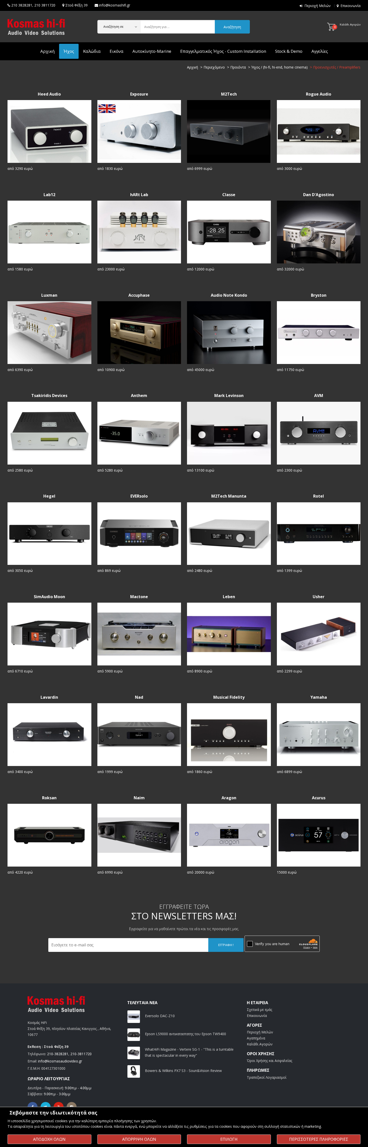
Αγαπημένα (256, 1038)
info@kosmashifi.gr (114, 5)
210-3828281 (57, 1053)
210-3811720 (81, 1053)
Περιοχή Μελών (317, 5)
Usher (318, 596)
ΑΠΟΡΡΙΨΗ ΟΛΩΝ (139, 1139)
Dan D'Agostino (318, 194)
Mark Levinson (229, 395)
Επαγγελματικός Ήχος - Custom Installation (223, 51)
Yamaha (318, 697)
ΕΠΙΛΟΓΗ (229, 1139)
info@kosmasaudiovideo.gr (60, 1061)
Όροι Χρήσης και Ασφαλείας (269, 1060)
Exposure (139, 94)
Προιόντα (238, 67)
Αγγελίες (319, 51)
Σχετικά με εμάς (259, 1009)
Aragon (229, 798)
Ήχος (69, 51)
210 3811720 (44, 5)
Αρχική (47, 51)
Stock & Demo (288, 51)
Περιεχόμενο (214, 67)
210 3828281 (21, 5)
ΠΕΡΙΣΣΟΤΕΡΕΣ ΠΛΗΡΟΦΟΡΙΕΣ (318, 1139)
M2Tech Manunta (228, 496)
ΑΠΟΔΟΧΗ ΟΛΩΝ (49, 1139)
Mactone (139, 596)
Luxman (49, 295)
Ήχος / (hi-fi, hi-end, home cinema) (279, 67)
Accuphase (139, 295)
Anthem (139, 395)
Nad (139, 697)
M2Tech (229, 94)
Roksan (49, 798)
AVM (318, 395)
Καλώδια (92, 51)
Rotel (318, 496)
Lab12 (49, 194)
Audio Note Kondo (229, 295)
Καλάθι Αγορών (260, 1044)
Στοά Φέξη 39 (76, 5)
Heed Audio (49, 94)
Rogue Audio (318, 94)
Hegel (49, 496)
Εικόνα (116, 51)
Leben (229, 596)
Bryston (318, 295)
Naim (139, 798)
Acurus (318, 798)
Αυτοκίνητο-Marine (151, 51)
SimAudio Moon (49, 596)
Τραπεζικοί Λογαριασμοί (266, 1077)
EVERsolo (139, 496)
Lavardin (49, 697)
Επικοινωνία (350, 5)
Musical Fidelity (229, 697)
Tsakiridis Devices (49, 395)
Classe (228, 194)
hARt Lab (139, 194)
